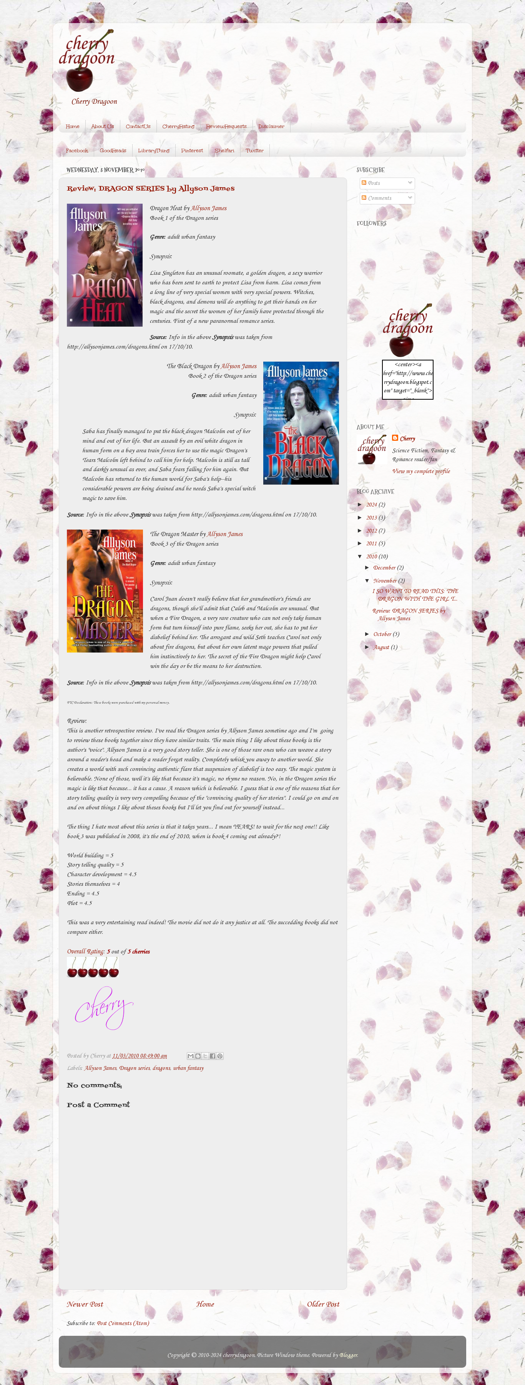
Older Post (323, 1304)
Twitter (255, 150)
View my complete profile (421, 471)
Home (73, 126)
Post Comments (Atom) (123, 1323)
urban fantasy (188, 1068)
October (382, 634)
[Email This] (190, 1056)
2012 (372, 531)
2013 (372, 518)
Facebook (77, 150)
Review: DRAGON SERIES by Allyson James (150, 189)
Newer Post (84, 1304)
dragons (161, 1068)
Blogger (348, 1355)
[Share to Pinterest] (220, 1056)
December (385, 568)
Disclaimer (271, 126)
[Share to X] (205, 1056)
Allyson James (208, 208)
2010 (372, 556)
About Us (102, 126)
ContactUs (138, 126)
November (385, 581)
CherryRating (178, 126)
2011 (372, 543)
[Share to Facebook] (212, 1056)
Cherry (407, 438)
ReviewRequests (226, 126)
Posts (372, 183)
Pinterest (192, 150)
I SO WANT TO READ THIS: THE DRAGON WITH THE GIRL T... (415, 595)
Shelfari (224, 150)
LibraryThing (153, 150)
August (381, 647)
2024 (372, 505)
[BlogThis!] (198, 1056)
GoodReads (113, 150)
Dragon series (134, 1068)
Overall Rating (85, 951)
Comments (378, 198)
